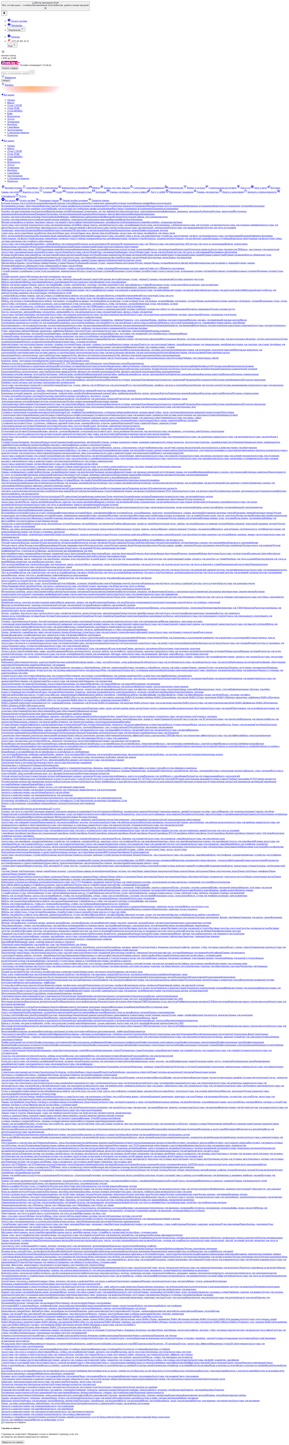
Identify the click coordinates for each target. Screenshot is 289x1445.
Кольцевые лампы (42, 238)
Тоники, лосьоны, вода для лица (68, 559)
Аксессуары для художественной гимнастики (167, 624)
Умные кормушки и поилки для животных (74, 879)
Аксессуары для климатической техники (147, 827)
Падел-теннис (205, 632)
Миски (243, 320)
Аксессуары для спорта (131, 626)
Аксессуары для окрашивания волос (268, 569)
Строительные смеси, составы (128, 358)
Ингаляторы (56, 591)
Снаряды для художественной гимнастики (122, 624)
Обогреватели (187, 814)
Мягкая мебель (8, 263)
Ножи (34, 317)
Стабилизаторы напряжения (158, 860)
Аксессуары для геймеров (80, 257)
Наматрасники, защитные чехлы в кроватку (175, 909)
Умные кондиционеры (168, 876)
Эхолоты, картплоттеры (41, 662)
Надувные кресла (105, 884)
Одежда (5, 583)
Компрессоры (38, 415)
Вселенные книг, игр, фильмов (46, 773)
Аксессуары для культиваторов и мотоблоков (130, 458)
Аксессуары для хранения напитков (67, 314)
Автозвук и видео (10, 491)
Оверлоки (153, 811)
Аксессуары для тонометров (132, 594)
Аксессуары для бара (12, 314)
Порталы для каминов (17, 816)
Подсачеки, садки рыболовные (125, 662)
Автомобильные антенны (137, 496)
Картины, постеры (30, 333)
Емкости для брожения (181, 325)
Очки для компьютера (107, 252)
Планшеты (40, 246)
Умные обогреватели (191, 876)
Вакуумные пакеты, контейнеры (94, 225)
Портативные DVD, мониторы (167, 491)
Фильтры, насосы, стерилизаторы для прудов (126, 447)
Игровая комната (10, 534)
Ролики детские (156, 542)
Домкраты (114, 415)
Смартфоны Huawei (145, 833)
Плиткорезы (33, 431)
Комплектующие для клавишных (47, 738)
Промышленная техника (13, 713)
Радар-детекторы (115, 496)
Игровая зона (8, 254)
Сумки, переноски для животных (215, 670)
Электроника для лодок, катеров (26, 654)
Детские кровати (47, 890)
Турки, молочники (94, 330)
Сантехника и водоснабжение (149, 187)
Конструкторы (18, 512)
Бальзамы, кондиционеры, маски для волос (62, 564)
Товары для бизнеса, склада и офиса (128, 192)
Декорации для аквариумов (104, 678)
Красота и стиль (31, 192)
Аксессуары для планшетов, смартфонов (168, 838)
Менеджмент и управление (67, 768)
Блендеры (44, 219)
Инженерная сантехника (13, 349)
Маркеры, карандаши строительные (108, 428)
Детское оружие (243, 515)
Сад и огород (8, 450)
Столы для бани (93, 298)
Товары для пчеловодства (14, 477)
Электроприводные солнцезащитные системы (187, 922)
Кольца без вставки (122, 743)
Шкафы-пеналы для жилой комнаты (94, 887)
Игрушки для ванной (98, 515)
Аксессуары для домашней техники (19, 822)
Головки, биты (56, 420)
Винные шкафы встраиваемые (96, 208)
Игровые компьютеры (83, 246)
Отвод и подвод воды (89, 349)
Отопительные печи (86, 368)
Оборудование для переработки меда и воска (94, 477)
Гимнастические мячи (131, 613)
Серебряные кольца (247, 743)
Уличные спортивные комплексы (109, 621)
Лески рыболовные (82, 656)
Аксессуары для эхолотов (217, 662)
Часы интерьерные (71, 925)
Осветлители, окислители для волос (75, 569)
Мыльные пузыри (41, 518)
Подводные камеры (63, 662)
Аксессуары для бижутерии (233, 553)
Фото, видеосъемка (11, 235)
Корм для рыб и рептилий (45, 678)
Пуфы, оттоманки (123, 884)
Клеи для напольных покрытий (101, 398)
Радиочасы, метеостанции (53, 846)
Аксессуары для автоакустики (198, 491)
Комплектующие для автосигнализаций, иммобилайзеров (65, 507)
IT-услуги (55, 808)
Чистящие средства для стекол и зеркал (147, 928)
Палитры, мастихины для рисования (154, 727)
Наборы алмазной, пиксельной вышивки (56, 719)
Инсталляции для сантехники (41, 349)
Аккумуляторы (9, 483)
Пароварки (40, 214)
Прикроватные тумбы (44, 268)
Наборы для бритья (100, 336)
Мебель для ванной (11, 898)
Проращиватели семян (135, 222)
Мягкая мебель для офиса (136, 694)
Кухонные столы (16, 271)
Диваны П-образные (76, 263)
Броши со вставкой (18, 751)
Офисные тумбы (177, 914)
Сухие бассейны (188, 534)
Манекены (193, 730)
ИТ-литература (67, 770)
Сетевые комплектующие (180, 865)
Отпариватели (105, 811)
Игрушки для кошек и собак (138, 667)
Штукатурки (70, 358)
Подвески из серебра (246, 746)
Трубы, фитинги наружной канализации (134, 355)
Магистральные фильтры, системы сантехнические (186, 339)
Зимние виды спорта (12, 616)
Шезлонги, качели (221, 529)
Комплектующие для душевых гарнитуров (32, 347)
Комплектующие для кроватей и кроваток (118, 290)
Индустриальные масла (116, 488)
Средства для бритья (140, 578)
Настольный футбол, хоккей (108, 716)
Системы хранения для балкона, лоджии (238, 301)
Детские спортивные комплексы (126, 534)
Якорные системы (249, 651)
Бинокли (28, 732)
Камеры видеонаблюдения (43, 882)
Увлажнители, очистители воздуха (138, 814)
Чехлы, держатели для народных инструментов (68, 740)
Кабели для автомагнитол (26, 493)
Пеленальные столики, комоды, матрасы (138, 529)
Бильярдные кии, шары (41, 635)
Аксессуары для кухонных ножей (54, 317)
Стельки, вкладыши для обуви (102, 586)
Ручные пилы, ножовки (78, 423)
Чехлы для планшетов (25, 844)
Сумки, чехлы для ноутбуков (157, 252)
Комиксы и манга (116, 781)
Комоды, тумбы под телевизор (40, 903)
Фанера (56, 363)
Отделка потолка (10, 396)
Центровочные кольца (135, 480)
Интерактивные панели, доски (75, 689)
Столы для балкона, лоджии (151, 301)
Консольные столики (245, 271)
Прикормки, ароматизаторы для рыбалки (138, 656)
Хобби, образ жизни (20, 773)
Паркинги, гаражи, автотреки (187, 512)
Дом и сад (245, 187)
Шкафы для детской (41, 540)
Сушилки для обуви (264, 811)
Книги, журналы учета (141, 692)
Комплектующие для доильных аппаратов (136, 472)
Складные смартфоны (22, 836)
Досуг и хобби (158, 192)
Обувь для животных (111, 670)
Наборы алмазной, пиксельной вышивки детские (251, 523)
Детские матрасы (125, 540)
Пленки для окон (155, 922)
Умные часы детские (67, 233)
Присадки (98, 488)
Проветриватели (250, 814)
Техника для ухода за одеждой (16, 811)
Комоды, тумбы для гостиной (69, 895)
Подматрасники (172, 890)
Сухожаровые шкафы (41, 594)
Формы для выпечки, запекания (50, 311)
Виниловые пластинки (253, 846)
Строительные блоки (59, 360)
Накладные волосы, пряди (58, 567)
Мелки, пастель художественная (206, 724)
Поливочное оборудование (28, 450)
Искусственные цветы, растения (97, 925)
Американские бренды (42, 556)
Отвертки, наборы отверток (94, 420)
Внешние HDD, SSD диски (59, 260)
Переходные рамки (60, 491)
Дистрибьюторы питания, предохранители (236, 491)
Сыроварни (86, 214)
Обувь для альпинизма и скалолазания (181, 637)
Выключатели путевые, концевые (124, 379)
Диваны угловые (57, 263)
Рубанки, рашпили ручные (163, 423)
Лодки (25, 651)
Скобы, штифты (74, 374)
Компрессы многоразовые (74, 575)
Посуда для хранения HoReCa (63, 700)
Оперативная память (50, 249)
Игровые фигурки (261, 515)
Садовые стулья (51, 295)
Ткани (241, 933)
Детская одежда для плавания (257, 545)
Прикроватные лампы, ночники (74, 917)
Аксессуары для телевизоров (16, 244)
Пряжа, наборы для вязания (50, 730)
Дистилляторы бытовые (135, 328)
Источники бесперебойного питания (107, 860)
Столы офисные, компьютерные (59, 694)
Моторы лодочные (74, 651)
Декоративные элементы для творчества (33, 721)
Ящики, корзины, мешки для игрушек (248, 534)
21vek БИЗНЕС (15, 111)
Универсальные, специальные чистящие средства (101, 928)
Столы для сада (165, 295)
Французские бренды (20, 556)
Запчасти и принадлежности (262, 192)
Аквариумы (26, 678)
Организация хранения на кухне (18, 322)
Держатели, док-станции (153, 855)
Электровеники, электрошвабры (130, 819)
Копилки (16, 333)
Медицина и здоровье (118, 770)
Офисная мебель (9, 694)
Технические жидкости (13, 488)
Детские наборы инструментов (184, 518)
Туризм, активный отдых (79, 192)
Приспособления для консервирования (124, 325)
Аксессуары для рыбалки (191, 662)
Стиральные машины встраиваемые (72, 811)
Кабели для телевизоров (65, 244)
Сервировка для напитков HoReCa (124, 702)
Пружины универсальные (245, 374)
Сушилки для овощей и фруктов (61, 222)
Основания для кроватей (151, 890)
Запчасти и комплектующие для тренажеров (24, 795)
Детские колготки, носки (97, 545)
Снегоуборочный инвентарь (166, 466)
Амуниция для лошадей (21, 683)
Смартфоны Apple (65, 833)
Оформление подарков (122, 336)
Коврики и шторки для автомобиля (113, 502)
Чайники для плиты (74, 330)
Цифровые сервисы (11, 808)
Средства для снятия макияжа (167, 559)
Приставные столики (223, 271)
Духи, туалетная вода (26, 550)
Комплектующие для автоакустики (133, 491)
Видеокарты (67, 249)
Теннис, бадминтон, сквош (15, 632)
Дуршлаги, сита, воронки (136, 320)
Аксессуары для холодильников (111, 830)
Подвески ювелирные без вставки (197, 746)
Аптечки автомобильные (78, 499)
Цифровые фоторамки (261, 235)
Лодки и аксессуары (11, 651)
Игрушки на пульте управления (42, 512)
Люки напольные (55, 409)
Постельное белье (100, 933)
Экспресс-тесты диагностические (26, 610)
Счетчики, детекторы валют (73, 708)
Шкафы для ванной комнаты (224, 887)
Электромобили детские (176, 542)
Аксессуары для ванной (142, 898)
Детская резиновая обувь (57, 548)
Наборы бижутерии (209, 553)
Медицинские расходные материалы (20, 607)
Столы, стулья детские (31, 912)
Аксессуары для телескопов (164, 732)
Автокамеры (153, 480)
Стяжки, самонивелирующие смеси (94, 358)
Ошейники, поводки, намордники (106, 667)
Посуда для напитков (42, 309)
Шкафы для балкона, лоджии (181, 301)
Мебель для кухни (10, 279)
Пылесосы (12, 135)
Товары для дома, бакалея (117, 187)
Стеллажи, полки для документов (151, 914)
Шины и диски (9, 480)
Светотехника (8, 406)
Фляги (196, 643)
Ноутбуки (12, 124)
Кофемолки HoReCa (254, 702)
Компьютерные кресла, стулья (77, 893)
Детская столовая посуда (222, 309)
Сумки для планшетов (153, 844)
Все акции (9, 95)
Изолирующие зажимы (106, 377)
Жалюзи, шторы (9, 922)
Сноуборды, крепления (173, 616)
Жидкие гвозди (33, 398)
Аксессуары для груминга (23, 675)
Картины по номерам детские (211, 523)
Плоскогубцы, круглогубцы (73, 425)
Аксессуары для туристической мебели (69, 645)
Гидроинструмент (212, 412)
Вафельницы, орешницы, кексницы (181, 211)
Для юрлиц (16, 25)
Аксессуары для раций (219, 708)
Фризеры (19, 214)
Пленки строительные (212, 431)
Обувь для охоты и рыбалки (50, 586)
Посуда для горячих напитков (68, 309)
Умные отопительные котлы (259, 876)
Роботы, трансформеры (96, 512)
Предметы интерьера (97, 333)
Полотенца (134, 933)
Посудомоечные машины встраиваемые (126, 206)
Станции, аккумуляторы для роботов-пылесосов (204, 822)
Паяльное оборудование (77, 417)
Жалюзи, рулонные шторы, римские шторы (40, 922)
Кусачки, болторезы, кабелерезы (104, 425)
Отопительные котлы (24, 368)
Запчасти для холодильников (101, 789)
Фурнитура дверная (105, 390)
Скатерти (144, 933)
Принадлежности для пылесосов (54, 822)
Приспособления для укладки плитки (202, 385)
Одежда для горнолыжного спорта (243, 616)
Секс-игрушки (8, 754)
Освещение (7, 917)
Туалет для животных (218, 667)
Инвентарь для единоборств (45, 624)
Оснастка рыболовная (170, 656)
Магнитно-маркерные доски (44, 689)
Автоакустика (43, 491)
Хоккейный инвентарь (125, 616)
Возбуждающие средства (74, 759)
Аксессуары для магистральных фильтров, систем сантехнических (247, 339)
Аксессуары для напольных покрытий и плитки (26, 385)
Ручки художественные (92, 724)
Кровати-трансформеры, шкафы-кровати (215, 890)
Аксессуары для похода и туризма (18, 643)
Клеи (167, 398)
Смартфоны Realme (223, 833)
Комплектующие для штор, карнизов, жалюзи (122, 922)
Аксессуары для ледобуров (164, 662)
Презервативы (210, 607)
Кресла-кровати (141, 884)
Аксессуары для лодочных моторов (180, 651)
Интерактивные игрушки (71, 512)
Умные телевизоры (52, 876)
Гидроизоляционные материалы (174, 366)
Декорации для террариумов (97, 681)
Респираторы (100, 602)
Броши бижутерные (167, 553)
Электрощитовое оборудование (17, 379)
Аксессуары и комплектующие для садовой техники (28, 455)
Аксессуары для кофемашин (125, 225)
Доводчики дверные (125, 390)
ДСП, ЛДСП (66, 363)
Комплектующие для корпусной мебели (222, 290)
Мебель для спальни (11, 901)
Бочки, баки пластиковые (87, 453)
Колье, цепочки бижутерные (119, 553)
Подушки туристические (22, 640)
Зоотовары (100, 192)
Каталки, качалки (30, 542)
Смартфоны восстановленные (41, 833)
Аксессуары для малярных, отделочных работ (177, 431)
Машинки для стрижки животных (120, 675)
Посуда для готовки (11, 306)
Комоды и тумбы (140, 284)
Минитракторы (15, 445)
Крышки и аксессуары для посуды (112, 306)
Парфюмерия (8, 550)
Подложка (56, 385)
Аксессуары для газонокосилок (201, 458)
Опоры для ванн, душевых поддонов (93, 344)
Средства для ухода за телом (50, 572)
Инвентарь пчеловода (128, 477)
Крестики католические (132, 746)
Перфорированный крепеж (96, 374)
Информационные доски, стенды (213, 689)
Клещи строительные (141, 420)
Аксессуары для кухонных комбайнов (242, 225)
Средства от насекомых (145, 931)
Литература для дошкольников (202, 776)
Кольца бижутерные (94, 553)
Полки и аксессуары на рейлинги (142, 322)
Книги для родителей (229, 776)
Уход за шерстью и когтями (152, 675)
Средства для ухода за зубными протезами (222, 597)
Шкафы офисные (125, 914)
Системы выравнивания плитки (238, 385)
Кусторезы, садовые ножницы (113, 442)
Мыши (42, 860)
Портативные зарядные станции (34, 485)
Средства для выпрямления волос (232, 569)
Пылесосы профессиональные (77, 415)
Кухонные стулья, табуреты (22, 893)
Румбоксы (118, 523)
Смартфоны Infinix (184, 833)
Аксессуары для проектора (165, 244)
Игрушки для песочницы (122, 515)
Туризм (5, 637)
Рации (55, 708)
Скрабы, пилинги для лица (197, 559)
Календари (158, 692)
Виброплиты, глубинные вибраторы (108, 412)
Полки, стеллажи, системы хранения (98, 284)
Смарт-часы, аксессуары (13, 233)
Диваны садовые (160, 263)
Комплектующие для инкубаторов (76, 472)
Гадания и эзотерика (206, 716)
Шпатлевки (58, 358)
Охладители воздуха (92, 814)
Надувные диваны (245, 263)
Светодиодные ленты (157, 257)
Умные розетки (180, 871)
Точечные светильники (92, 406)
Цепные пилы (48, 442)
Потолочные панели (51, 396)
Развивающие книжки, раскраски (76, 776)
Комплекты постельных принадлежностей (69, 933)
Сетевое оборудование (12, 865)
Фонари (252, 643)
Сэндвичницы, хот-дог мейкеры (99, 211)
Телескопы (51, 732)
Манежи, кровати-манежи (172, 529)
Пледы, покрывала (119, 933)
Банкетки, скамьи (136, 287)
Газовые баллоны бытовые (83, 816)
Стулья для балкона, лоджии (85, 303)
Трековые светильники (116, 406)
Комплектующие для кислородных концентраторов (78, 594)
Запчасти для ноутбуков (57, 792)
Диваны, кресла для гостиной (38, 895)
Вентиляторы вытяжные (42, 816)
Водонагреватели (27, 339)
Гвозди (45, 374)
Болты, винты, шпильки (147, 374)
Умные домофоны (259, 871)
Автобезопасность (10, 499)
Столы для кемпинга (98, 648)
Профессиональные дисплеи (153, 230)
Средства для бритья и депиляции (18, 578)
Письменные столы (53, 912)
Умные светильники (198, 871)
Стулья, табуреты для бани (204, 893)
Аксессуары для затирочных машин (202, 436)
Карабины (194, 374)
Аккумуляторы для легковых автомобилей (70, 483)
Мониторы (42, 230)
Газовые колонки (43, 368)
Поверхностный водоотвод (94, 366)
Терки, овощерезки (59, 320)
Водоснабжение (9, 339)
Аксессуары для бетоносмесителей (99, 436)
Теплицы (107, 450)
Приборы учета (9, 382)
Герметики (46, 398)
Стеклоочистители (156, 819)
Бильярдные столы (19, 635)
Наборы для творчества (101, 523)
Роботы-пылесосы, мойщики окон (78, 819)
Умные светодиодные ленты (223, 871)
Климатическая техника (13, 814)
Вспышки (96, 235)
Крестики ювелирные (43, 746)
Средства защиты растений (96, 469)
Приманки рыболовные (104, 656)
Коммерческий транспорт (14, 510)
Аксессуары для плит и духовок (78, 830)
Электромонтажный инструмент (18, 425)
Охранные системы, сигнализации (148, 882)
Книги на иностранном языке (164, 781)
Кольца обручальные (39, 743)
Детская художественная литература (40, 776)
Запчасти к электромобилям (243, 542)
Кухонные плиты (64, 203)
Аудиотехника (8, 846)
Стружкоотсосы (101, 415)
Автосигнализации (50, 496)
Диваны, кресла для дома (41, 284)
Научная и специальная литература (227, 770)
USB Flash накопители (33, 260)
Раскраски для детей (154, 776)
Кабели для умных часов (162, 233)
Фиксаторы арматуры (210, 374)
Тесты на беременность (75, 607)
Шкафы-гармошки (66, 887)
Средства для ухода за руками (108, 572)
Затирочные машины (192, 412)
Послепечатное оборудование (16, 686)
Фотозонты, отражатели (156, 238)
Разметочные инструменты (42, 428)
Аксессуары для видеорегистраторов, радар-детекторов (165, 507)
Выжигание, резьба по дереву (139, 523)
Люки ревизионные (17, 409)
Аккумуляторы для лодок (181, 483)
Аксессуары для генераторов (169, 436)
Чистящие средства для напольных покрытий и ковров (50, 931)
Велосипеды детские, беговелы (91, 542)
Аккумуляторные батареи (128, 855)
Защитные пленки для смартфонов (210, 841)
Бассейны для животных (245, 670)
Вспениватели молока (124, 216)
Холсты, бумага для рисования (239, 724)
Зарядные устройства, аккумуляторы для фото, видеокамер (181, 235)
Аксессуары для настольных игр (179, 716)
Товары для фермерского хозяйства (19, 472)
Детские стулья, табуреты (125, 893)
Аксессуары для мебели (152, 290)
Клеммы (34, 377)
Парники (97, 450)
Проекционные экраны (127, 230)
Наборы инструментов (37, 420)
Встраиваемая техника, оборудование (20, 206)
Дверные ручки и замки (66, 390)
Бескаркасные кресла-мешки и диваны (216, 263)
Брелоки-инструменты (210, 643)
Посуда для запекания (78, 311)
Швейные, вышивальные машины (130, 811)
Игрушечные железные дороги (218, 512)
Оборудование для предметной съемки (189, 238)
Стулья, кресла (124, 284)
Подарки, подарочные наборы (25, 336)
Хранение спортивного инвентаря (102, 626)
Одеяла (43, 933)
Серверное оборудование (125, 246)
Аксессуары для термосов (58, 643)
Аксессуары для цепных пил (201, 455)
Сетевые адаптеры (147, 865)
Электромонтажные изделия (15, 377)
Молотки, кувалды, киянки (104, 423)
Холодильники (15, 130)
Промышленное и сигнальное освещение (37, 406)
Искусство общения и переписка (180, 768)
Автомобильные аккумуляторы (33, 483)
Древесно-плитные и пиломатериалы (20, 363)
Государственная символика (15, 787)
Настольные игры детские (41, 523)
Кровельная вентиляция (241, 366)
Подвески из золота (225, 746)
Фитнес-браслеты (48, 233)
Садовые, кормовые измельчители (146, 442)
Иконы (183, 333)
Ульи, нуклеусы (36, 477)
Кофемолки (107, 216)
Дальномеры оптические (98, 732)
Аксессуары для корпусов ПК (225, 249)
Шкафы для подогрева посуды (64, 208)
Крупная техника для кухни (15, 203)
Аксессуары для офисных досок (137, 689)
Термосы (40, 643)
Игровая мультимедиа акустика (51, 257)
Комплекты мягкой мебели (182, 263)
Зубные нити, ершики (123, 597)
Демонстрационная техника (15, 689)
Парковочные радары (161, 496)
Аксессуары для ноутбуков (82, 252)
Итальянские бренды (258, 553)
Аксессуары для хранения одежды (237, 583)
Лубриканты (247, 607)
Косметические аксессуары (112, 588)
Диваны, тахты (24, 263)
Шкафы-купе (50, 887)
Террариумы (169, 678)
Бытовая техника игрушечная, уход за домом (178, 515)
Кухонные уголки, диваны (100, 263)
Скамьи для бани (76, 298)
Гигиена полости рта (12, 597)
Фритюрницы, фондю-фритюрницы (111, 214)
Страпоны (195, 754)
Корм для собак (20, 673)
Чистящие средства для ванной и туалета (188, 928)
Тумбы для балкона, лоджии (22, 303)
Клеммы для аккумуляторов (208, 483)
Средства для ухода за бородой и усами (200, 564)
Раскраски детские (79, 523)
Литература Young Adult (94, 781)
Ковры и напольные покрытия (17, 936)
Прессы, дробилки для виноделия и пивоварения (97, 328)
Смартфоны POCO (165, 833)
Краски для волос (48, 569)
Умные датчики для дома (123, 871)
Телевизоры (13, 121)
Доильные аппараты (104, 472)
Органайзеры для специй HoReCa (180, 697)
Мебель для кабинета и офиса (16, 914)
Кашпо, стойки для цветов (29, 925)
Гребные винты (232, 651)
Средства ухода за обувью (131, 586)
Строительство (175, 187)
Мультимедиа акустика (28, 846)
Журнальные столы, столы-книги (166, 284)
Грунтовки (177, 358)
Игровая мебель (9, 265)
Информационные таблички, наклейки (250, 689)
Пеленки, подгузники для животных (248, 667)
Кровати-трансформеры (57, 282)
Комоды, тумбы (9, 268)
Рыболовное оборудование (15, 662)
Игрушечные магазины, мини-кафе (68, 518)
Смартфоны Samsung (106, 833)
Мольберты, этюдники (81, 727)
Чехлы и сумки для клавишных (112, 738)
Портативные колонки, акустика (70, 852)
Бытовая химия (9, 928)
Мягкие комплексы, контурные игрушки (181, 621)
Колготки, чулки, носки (36, 583)
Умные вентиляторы (146, 876)
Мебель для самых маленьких (16, 529)
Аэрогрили (40, 211)
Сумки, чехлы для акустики (172, 849)
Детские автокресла (194, 499)
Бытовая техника (13, 187)
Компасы (188, 643)
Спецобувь (163, 434)
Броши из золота (55, 751)
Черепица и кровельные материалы (39, 366)
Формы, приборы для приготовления (168, 320)
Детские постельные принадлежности (97, 529)
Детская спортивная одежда (207, 545)
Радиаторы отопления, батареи (144, 368)
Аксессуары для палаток (30, 637)
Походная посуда (113, 643)
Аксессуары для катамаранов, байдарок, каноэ (151, 654)
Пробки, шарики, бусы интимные (63, 754)
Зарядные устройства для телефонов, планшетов (68, 841)
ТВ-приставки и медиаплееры (87, 230)
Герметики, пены (178, 398)
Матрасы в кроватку (67, 529)
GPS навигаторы (68, 496)
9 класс (94, 778)
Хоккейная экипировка (149, 616)
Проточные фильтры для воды (68, 339)
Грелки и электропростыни (180, 591)
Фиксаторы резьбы (155, 398)
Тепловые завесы (203, 814)
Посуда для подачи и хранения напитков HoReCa (104, 700)
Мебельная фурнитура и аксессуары (19, 290)
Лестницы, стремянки (36, 466)
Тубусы (131, 727)
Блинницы (29, 214)
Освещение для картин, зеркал (255, 917)
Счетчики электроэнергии (45, 382)
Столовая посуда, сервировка (16, 309)
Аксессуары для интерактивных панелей (174, 689)
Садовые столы (139, 271)
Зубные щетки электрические (38, 597)
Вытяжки (50, 203)
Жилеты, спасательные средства (191, 654)
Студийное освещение (85, 238)
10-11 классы (105, 778)
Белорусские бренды (65, 556)
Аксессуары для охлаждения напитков (150, 314)
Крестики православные (107, 746)
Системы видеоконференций (106, 689)
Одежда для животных (88, 670)
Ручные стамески (140, 423)
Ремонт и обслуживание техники (18, 803)
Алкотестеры (26, 499)
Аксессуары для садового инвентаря (102, 466)
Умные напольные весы (108, 879)
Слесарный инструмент (13, 420)
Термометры (112, 591)
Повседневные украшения (49, 553)
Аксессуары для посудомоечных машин (148, 830)
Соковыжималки (92, 216)
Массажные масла (32, 759)
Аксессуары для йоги (36, 613)
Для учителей (167, 778)
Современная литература (43, 781)
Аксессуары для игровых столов (145, 716)
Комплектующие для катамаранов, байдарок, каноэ (101, 654)
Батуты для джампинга (228, 613)
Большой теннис (146, 632)
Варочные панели (49, 206)
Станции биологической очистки (192, 447)
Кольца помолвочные (61, 743)
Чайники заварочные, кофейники (47, 330)
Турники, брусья (37, 621)
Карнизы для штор (89, 922)
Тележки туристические (76, 640)
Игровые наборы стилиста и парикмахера (107, 518)
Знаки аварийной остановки (130, 499)
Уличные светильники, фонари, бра (214, 917)
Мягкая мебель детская (145, 540)
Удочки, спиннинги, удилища (34, 656)
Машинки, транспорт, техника (156, 512)
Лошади (5, 683)
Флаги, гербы (37, 787)
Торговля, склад (9, 708)
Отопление (7, 368)
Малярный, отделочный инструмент (87, 431)
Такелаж (85, 412)
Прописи (47, 778)
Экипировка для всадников (48, 683)
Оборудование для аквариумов (74, 678)
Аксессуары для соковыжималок (186, 227)
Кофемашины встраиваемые (198, 206)
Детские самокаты (116, 542)
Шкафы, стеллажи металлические (35, 708)
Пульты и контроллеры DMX (157, 735)
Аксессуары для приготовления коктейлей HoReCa (217, 702)
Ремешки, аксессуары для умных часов (130, 233)
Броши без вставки (37, 751)
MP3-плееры (110, 852)
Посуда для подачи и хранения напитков (104, 309)
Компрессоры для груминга (51, 675)
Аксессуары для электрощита (63, 379)
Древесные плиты (118, 363)
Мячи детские (17, 521)
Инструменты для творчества (69, 721)
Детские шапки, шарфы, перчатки (175, 545)
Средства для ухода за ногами (208, 572)
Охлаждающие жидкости (80, 488)
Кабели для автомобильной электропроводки (239, 507)
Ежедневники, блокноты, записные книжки (82, 692)
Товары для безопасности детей (55, 292)
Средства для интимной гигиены (241, 572)
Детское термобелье (232, 545)
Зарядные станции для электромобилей (209, 542)
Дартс (126, 716)
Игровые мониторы (154, 254)
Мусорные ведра (36, 705)
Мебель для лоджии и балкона (16, 301)
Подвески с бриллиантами (32, 749)
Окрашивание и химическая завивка (20, 569)
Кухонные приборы (40, 320)
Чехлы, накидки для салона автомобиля (75, 502)
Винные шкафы (142, 203)
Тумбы (29, 268)
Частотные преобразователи (228, 379)
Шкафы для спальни (146, 901)
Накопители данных (11, 260)
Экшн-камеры (57, 235)
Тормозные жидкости (139, 488)
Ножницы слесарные (119, 420)
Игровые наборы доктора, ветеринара (148, 518)
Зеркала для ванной (120, 898)
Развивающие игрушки (41, 515)
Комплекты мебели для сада (73, 295)
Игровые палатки (61, 534)
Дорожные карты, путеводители (24, 645)
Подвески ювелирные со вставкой (162, 746)
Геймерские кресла (102, 893)
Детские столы (84, 271)
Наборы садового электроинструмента (91, 445)
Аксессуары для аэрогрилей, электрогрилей (147, 227)
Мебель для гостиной (12, 895)
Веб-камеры (235, 860)
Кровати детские (107, 540)
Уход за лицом (8, 559)
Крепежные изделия (11, 374)
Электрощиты (41, 379)
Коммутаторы (131, 865)
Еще (10, 46)
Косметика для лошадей (101, 683)
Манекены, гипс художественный (110, 727)
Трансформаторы (150, 379)
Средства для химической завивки (197, 569)
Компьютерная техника (13, 246)
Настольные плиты (124, 203)
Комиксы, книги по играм (130, 776)
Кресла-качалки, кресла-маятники (201, 284)
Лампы (235, 917)
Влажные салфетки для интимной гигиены (113, 605)
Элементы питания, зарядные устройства (93, 855)
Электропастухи (70, 474)
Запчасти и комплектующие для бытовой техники (27, 789)
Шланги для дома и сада (80, 450)
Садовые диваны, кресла (30, 295)
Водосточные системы (68, 366)
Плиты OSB (46, 363)
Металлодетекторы (220, 882)
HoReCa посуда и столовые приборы (20, 697)
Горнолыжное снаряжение (68, 616)
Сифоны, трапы (174, 344)
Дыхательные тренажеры (75, 591)
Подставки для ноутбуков (56, 252)
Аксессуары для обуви (75, 586)
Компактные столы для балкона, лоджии (157, 303)
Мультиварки (75, 211)
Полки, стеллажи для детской (66, 540)
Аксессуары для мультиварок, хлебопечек (161, 225)
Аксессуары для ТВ (141, 244)
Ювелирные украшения (181, 192)
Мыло (18, 572)
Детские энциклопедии (105, 776)
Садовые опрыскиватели (55, 450)
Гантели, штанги (81, 613)
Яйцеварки (135, 214)
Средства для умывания (124, 559)
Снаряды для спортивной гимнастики (210, 624)
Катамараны (59, 651)
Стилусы (63, 860)
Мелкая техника (9, 222)
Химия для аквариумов (219, 678)
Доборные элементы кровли (143, 366)
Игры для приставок (46, 254)
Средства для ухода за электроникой (206, 244)
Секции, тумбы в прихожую (38, 287)
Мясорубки (124, 219)
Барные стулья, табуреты (49, 893)
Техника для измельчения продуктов (20, 219)
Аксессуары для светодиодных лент (177, 406)
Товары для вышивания (24, 730)
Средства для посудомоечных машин (188, 830)
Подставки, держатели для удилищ (199, 656)
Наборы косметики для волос (136, 564)
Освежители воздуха (122, 931)
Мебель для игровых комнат (157, 534)
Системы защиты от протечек (53, 352)
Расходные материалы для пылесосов (160, 822)
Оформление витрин (87, 711)
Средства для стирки (27, 928)
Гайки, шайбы (117, 374)
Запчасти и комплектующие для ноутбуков (23, 792)
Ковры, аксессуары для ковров (73, 936)
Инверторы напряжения (185, 860)
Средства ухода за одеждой (206, 583)
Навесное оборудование (67, 455)
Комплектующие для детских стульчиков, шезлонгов (38, 531)
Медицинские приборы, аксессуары (19, 591)
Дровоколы (249, 442)
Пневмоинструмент (228, 415)
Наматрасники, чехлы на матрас (121, 890)
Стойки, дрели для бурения (168, 412)
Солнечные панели (61, 485)
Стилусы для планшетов (177, 844)
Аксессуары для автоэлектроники (18, 507)
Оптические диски (131, 260)
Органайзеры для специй (94, 322)
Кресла (4, 884)
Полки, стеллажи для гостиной (138, 895)
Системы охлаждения (137, 249)
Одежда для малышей (81, 548)
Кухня (4, 276)
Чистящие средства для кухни (225, 928)
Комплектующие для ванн (125, 344)
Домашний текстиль (11, 933)
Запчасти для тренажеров (60, 795)
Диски (95, 480)
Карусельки (103, 534)
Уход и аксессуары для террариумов (64, 681)
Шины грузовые (64, 480)
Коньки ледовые (31, 616)
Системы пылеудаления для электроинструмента (192, 415)
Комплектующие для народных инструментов (116, 740)
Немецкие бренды (85, 556)
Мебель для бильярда (90, 635)
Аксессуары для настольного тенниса (107, 632)
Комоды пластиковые (173, 268)
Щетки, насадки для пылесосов (87, 822)
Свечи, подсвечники (153, 925)
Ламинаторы (38, 686)
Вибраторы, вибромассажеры (31, 754)
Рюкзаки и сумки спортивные (118, 629)
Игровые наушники (234, 254)
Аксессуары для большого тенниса (173, 632)
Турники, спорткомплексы (15, 621)
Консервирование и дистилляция (18, 325)
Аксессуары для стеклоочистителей (165, 825)
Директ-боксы (74, 735)
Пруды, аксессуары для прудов (87, 447)
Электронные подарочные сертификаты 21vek (103, 800)
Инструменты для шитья (129, 730)
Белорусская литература (137, 781)
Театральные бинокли (74, 732)
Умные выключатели (161, 871)
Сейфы (79, 694)
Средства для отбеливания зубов (184, 597)
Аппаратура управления (171, 379)
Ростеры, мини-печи (222, 211)
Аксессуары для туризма (235, 643)
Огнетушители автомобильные (49, 499)
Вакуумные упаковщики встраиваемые (132, 208)
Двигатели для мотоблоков (93, 455)
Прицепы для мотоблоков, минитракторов (129, 455)
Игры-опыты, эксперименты (249, 518)
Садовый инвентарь (73, 466)
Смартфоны (13, 127)
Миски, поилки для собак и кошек (170, 667)
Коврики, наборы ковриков (103, 936)
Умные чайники (99, 876)
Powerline (162, 865)
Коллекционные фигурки (107, 257)
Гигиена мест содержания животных (141, 670)
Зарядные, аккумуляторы (86, 863)
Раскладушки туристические (103, 640)
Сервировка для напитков (36, 314)
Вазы (117, 925)
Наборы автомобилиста (103, 499)
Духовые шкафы (66, 206)
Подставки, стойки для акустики (141, 849)
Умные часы (32, 233)
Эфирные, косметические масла (53, 550)
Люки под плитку (37, 409)
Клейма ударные (135, 428)
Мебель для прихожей (12, 287)
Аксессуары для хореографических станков (62, 626)
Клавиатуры (52, 860)
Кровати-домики (244, 890)
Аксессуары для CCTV (69, 882)
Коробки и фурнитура (12, 390)
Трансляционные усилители (24, 849)
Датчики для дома (121, 882)
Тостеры (120, 211)
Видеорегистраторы (29, 496)
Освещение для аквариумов (245, 678)
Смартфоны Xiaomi (85, 833)
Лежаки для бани (142, 298)
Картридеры (115, 260)
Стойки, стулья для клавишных (80, 738)
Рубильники (190, 379)
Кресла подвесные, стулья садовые (119, 301)
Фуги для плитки (135, 385)
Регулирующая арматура (25, 352)
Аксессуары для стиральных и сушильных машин (69, 825)
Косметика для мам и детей (79, 572)
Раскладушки (187, 890)
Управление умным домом (36, 871)
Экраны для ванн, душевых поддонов (54, 344)
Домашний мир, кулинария (144, 770)
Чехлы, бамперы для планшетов (130, 838)
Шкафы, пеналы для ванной (64, 898)
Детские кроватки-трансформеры (86, 282)
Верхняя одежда (102, 583)
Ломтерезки (136, 219)
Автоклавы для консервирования (63, 214)
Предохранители (205, 379)
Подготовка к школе (217, 778)
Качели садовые (114, 295)
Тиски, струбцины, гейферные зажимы (46, 423)
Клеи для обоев (77, 398)
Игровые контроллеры (68, 254)
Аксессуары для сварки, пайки (185, 417)
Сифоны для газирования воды (152, 216)
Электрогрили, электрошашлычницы (143, 211)
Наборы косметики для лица (22, 561)
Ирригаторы (59, 597)
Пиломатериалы (135, 363)
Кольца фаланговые (82, 743)
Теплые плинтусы (181, 368)
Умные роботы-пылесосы (30, 876)
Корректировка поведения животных (179, 670)
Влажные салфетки (51, 575)
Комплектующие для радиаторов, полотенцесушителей (205, 349)
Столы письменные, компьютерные (58, 271)
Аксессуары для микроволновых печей (57, 225)
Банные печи (103, 368)
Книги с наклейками (175, 776)
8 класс (87, 778)
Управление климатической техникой (237, 368)
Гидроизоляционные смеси (158, 358)
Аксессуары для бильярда (66, 635)
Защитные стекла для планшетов (91, 844)
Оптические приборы (12, 732)
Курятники (56, 474)
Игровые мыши (194, 254)
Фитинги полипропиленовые (37, 341)
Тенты (60, 640)
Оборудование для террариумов (29, 681)
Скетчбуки (260, 724)
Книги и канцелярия (233, 192)
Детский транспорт (11, 542)
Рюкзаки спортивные (46, 640)
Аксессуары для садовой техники (233, 455)
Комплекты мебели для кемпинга (40, 648)
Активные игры (32, 521)
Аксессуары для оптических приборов (130, 732)
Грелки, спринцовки (192, 607)
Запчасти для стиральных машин (70, 789)
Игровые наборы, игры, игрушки (217, 518)
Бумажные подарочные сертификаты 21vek (57, 800)
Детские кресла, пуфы (85, 884)
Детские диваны (142, 263)
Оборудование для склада (244, 708)
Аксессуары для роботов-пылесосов (122, 822)
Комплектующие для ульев (57, 477)
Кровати (34, 890)
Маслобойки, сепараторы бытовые (164, 222)
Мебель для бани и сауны (14, 298)
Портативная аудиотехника (15, 852)
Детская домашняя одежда (71, 545)
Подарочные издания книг (193, 781)
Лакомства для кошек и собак (74, 667)
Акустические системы (143, 846)
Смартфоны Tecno (203, 833)
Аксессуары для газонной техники (169, 455)
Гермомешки (140, 629)
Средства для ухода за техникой (219, 227)
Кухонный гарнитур (18, 276)
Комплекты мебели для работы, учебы (103, 694)
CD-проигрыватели (139, 852)
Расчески (17, 567)
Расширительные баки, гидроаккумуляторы (74, 341)
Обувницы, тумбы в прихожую (71, 268)
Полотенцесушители (67, 349)
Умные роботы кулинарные (122, 876)
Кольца (5, 743)
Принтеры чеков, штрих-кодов (103, 708)
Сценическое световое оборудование (101, 735)
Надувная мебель (131, 295)
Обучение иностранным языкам (190, 778)
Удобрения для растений (47, 469)
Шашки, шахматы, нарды (54, 716)
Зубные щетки (105, 597)
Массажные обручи (152, 613)
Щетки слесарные (188, 420)
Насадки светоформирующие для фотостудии (120, 238)
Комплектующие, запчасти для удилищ (237, 656)
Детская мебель (9, 906)
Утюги (94, 811)
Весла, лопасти (127, 651)
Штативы (245, 235)
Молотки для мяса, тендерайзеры (204, 320)
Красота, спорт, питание (257, 770)
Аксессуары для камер (112, 235)
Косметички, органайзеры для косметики (48, 588)
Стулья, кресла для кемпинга (72, 648)
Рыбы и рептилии (10, 678)
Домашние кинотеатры (119, 846)
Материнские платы (115, 249)
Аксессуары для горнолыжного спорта (205, 616)
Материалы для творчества (253, 719)
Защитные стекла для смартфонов (174, 841)
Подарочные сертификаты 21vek (18, 800)
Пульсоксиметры (97, 591)
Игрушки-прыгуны (145, 515)
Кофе (9, 113)
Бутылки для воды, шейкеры (88, 629)
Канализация (8, 355)
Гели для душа (28, 572)
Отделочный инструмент (14, 431)
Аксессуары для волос (33, 567)
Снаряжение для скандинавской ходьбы (80, 624)
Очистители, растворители (131, 398)
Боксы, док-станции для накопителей (260, 249)
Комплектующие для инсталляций (187, 352)
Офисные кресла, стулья (30, 694)
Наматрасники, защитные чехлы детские (161, 906)
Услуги (10, 119)
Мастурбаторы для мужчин (95, 754)
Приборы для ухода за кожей (241, 559)
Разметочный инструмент (14, 428)
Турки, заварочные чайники (15, 330)
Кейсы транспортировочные (256, 735)
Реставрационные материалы (27, 387)
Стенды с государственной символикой (64, 787)
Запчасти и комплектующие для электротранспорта (27, 797)
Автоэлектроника (10, 496)
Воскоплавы (124, 578)
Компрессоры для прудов (162, 447)
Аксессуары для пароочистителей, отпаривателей (121, 825)
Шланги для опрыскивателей (168, 453)
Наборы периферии (78, 860)
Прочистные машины (59, 355)
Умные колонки (95, 852)
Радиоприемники (75, 846)
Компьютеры (65, 246)
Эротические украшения (79, 762)
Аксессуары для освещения (22, 920)
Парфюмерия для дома (81, 550)
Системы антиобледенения (204, 368)
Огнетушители (77, 434)
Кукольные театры (263, 512)
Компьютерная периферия (14, 860)
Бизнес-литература (10, 768)
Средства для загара (37, 580)
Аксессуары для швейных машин (246, 822)
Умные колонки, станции (63, 871)
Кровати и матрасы (11, 890)
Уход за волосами (10, 564)
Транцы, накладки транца (148, 651)
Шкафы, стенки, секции (66, 284)
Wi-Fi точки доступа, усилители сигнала (78, 865)
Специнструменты (130, 425)
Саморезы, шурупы (32, 374)
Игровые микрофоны (24, 257)
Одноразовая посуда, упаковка (196, 322)
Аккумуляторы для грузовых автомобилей (114, 483)
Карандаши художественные (66, 724)
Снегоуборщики (235, 442)
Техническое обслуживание (48, 804)
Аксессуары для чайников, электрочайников (127, 330)
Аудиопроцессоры (267, 491)
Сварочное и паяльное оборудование (20, 417)
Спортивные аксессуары (13, 629)
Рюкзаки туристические (149, 637)
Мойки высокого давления (57, 445)
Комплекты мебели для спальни (46, 901)
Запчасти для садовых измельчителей (93, 461)
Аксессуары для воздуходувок (169, 458)
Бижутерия (6, 553)
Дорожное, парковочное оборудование (164, 499)
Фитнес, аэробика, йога (13, 613)
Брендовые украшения (24, 553)
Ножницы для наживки (53, 664)
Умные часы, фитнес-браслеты (94, 233)
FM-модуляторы (78, 491)
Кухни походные (149, 295)
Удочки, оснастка (10, 656)
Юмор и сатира (45, 784)
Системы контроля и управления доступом (188, 882)
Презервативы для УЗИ (229, 607)
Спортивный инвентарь (13, 624)
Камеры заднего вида (205, 507)
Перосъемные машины (126, 474)
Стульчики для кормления (160, 279)
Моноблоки (52, 246)
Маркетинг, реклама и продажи (36, 768)
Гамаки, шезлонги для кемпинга (142, 648)
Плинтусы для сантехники (152, 344)
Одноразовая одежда (173, 602)
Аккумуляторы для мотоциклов (152, 483)
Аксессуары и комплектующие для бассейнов (24, 464)
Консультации (42, 803)
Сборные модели (49, 521)
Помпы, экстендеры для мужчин (173, 754)
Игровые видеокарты (133, 254)
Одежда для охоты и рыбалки (177, 583)
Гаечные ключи (72, 420)
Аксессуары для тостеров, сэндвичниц (203, 225)
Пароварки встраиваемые (165, 208)
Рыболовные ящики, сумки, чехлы (91, 662)
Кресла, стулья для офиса (77, 914)
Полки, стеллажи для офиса (236, 694)
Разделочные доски (79, 320)
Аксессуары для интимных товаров (105, 759)
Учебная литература (11, 778)
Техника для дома (10, 819)
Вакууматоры (85, 222)
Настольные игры (32, 716)
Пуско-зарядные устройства (237, 483)
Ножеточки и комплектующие (86, 317)
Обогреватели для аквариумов (191, 678)
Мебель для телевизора (13, 903)
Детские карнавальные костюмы (109, 548)
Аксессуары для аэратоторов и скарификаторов (82, 458)
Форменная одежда (152, 583)
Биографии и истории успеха (148, 768)
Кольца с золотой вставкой (205, 743)
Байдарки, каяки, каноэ (41, 651)
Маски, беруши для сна (186, 933)
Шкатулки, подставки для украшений (127, 333)
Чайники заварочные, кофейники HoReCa (247, 697)
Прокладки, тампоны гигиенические (38, 605)
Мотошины (104, 480)
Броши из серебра (73, 751)
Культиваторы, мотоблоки (84, 442)
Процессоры (181, 249)
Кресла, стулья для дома (200, 895)
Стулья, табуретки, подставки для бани (47, 298)
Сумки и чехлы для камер (137, 235)
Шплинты (227, 374)
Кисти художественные (178, 724)
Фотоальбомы (47, 333)
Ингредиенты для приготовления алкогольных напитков (222, 325)
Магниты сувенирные (168, 333)
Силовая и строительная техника (18, 412)
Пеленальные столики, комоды (131, 268)
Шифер (195, 366)
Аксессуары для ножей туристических (163, 643)
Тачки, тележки (55, 466)
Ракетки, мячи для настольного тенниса (49, 632)
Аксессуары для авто (12, 502)
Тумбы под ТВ (154, 268)
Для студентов (153, 778)
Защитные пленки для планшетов (125, 844)
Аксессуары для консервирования (87, 325)
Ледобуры (146, 662)
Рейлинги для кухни (169, 322)
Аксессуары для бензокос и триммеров (236, 458)
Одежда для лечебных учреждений (202, 602)
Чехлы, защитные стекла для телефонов (113, 841)
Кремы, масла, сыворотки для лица (34, 559)
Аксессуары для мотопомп (234, 436)
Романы (33, 784)
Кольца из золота (228, 743)
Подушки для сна (31, 933)
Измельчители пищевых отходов (32, 208)
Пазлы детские (62, 523)
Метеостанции (62, 816)
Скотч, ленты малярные (118, 431)
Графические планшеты (39, 724)
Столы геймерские (46, 265)
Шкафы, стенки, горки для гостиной (103, 895)
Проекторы (109, 230)
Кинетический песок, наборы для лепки (175, 523)
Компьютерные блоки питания (89, 249)
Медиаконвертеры (216, 865)
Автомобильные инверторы (91, 496)
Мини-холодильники (161, 203)
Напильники (125, 423)
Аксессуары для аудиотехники (55, 849)
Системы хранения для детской (213, 534)
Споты (114, 917)
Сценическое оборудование (15, 735)
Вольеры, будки (34, 670)
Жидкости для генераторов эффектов (191, 735)
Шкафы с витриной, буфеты (127, 887)
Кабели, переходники (236, 244)
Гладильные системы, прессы (203, 811)
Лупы (60, 732)
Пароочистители (104, 819)
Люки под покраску (74, 409)
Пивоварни (163, 325)
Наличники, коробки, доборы (39, 390)
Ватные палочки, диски (49, 561)
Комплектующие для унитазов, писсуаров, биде (250, 344)
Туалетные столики (102, 271)
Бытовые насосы (44, 339)
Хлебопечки (205, 211)
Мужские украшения (188, 553)
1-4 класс (56, 778)
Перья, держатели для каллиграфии (122, 724)
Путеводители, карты (169, 770)
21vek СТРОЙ (14, 105)
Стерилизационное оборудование (183, 819)
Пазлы (90, 716)
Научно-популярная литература (91, 770)
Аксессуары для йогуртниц (110, 227)
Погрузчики (228, 412)
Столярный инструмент (13, 423)
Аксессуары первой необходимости (190, 502)
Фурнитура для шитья (153, 730)
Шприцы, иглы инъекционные (166, 607)
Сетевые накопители (98, 260)
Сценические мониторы (42, 735)
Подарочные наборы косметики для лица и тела (65, 336)
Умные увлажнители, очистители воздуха (223, 876)
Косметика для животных (179, 675)
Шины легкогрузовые (45, 480)
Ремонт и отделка (196, 187)
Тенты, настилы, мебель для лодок (102, 651)
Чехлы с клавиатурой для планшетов (55, 844)
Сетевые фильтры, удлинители (213, 860)
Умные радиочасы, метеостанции (35, 879)
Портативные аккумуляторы (57, 855)
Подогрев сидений (108, 504)
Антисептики (156, 602)
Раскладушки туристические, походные (179, 648)
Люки (4, 409)
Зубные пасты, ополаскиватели (151, 597)
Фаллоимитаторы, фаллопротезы (126, 754)
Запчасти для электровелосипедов (104, 797)
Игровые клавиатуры (213, 254)
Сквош (194, 632)
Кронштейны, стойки (42, 244)
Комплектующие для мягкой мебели (183, 290)
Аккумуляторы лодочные (211, 651)
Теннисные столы (79, 632)
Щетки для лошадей (123, 683)
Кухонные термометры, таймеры (106, 320)
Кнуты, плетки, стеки (66, 757)
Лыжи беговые (47, 616)
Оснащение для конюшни (147, 683)
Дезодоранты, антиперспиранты (176, 572)
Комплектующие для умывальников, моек (204, 344)
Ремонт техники (58, 803)
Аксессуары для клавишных (15, 738)
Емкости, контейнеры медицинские (131, 607)
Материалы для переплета (121, 686)
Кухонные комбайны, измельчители (67, 219)
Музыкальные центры (95, 846)
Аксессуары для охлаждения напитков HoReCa (166, 702)
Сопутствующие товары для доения (176, 472)
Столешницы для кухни (59, 276)
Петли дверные (87, 390)
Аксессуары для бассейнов (62, 464)
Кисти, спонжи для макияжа (84, 588)
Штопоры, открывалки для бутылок (218, 314)
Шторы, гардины (71, 922)
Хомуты (164, 374)
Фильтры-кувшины (160, 330)
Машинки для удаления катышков (236, 811)
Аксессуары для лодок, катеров (59, 654)
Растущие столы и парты (160, 271)
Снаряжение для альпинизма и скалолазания (224, 637)
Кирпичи (43, 360)
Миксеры (114, 219)
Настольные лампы (101, 917)
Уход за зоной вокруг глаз (98, 559)
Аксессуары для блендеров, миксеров (31, 227)
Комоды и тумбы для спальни (100, 901)
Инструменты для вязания (78, 730)
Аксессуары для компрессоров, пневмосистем (143, 415)
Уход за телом (8, 572)
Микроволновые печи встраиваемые (165, 206)
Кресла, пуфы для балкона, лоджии (118, 303)
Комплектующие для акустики (86, 849)
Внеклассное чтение (32, 778)
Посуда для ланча (116, 322)
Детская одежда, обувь (12, 545)
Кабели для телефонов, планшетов (250, 844)
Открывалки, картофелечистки (107, 222)
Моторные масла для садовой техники (38, 458)
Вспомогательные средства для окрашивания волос (120, 569)
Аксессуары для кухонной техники (19, 225)
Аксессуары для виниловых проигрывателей (218, 846)
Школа (10, 102)
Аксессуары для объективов (225, 235)
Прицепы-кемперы (127, 640)
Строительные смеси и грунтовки (18, 358)
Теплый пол (166, 368)
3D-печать (175, 719)
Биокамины (236, 814)
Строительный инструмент (223, 187)
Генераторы (59, 412)
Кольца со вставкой (103, 743)
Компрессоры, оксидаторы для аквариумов (140, 678)
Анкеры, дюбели (57, 374)
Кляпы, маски (116, 757)
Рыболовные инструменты (244, 662)
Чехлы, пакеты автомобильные (39, 502)
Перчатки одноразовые (137, 602)
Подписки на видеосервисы (92, 244)
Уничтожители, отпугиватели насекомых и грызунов (210, 450)
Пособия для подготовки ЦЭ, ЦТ (129, 778)
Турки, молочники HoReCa (211, 697)
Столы (4, 271)
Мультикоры (60, 735)
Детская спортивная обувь (31, 548)
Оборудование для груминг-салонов (84, 675)
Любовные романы (19, 784)
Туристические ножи (133, 643)
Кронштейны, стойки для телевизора (75, 903)
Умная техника (9, 876)
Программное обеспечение (223, 252)
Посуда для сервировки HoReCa (55, 697)
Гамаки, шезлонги (97, 295)
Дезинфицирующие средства (226, 931)
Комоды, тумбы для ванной (101, 268)
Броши (4, 751)
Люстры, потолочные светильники (31, 917)
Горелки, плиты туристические (86, 637)
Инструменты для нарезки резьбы (73, 428)
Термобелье (54, 583)
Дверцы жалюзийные (207, 301)
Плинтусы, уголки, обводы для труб (80, 385)
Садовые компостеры (172, 450)
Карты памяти (72, 235)
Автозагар (53, 580)
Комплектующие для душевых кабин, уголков (151, 347)
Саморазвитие (52, 770)
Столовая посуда (153, 309)
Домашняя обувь (16, 586)
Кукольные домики (244, 512)
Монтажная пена (60, 398)
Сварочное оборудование (52, 417)
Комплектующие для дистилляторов (53, 328)
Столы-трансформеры (115, 282)
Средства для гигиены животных (59, 670)
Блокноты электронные (117, 692)
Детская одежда (32, 545)
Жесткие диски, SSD (29, 249)
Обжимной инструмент (47, 425)
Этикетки (179, 692)
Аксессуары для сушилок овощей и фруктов (73, 227)
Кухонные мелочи (230, 320)
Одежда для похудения (174, 613)
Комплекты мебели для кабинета (202, 914)
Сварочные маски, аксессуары (105, 417)
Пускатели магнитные (254, 379)
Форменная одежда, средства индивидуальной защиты (29, 602)
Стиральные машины (18, 132)
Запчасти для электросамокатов (70, 797)
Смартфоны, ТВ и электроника (42, 187)
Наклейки (169, 692)
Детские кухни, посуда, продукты (218, 515)
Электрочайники (49, 216)
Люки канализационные (167, 355)
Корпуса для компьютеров (161, 249)
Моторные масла (33, 488)
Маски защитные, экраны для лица (75, 602)
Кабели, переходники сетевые (240, 865)
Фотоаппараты (28, 235)
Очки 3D (183, 244)
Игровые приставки (25, 254)
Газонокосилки (63, 442)
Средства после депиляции (104, 578)
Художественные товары (14, 724)
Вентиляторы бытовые (37, 814)
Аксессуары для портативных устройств (22, 855)
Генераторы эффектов (131, 735)
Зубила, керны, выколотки (165, 420)
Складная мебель (128, 637)
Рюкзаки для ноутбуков (131, 252)
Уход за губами (218, 559)
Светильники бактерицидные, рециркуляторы (231, 591)
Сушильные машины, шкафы (173, 811)
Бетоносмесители (44, 412)
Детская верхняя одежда (145, 545)
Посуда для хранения (45, 322)
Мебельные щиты (82, 363)
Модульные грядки (151, 450)
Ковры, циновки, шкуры (45, 936)
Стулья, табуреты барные (67, 279)
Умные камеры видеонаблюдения (93, 871)
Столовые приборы (135, 309)
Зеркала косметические (138, 588)
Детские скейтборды (137, 542)
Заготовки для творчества (226, 719)
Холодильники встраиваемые (90, 206)
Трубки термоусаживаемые (81, 377)
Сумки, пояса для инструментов (101, 434)
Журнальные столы (121, 271)
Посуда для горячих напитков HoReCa (114, 697)
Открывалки (150, 325)
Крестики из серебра (84, 746)
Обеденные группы (266, 271)
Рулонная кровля (220, 366)
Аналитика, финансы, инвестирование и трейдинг (107, 768)
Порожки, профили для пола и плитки (163, 385)
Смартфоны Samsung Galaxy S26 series (252, 833)
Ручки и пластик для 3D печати (196, 719)
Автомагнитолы (27, 491)
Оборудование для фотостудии (17, 238)
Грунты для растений (71, 469)
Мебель (96, 187)
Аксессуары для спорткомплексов (143, 621)
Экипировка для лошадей (75, 683)
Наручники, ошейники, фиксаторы (37, 757)
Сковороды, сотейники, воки (36, 306)
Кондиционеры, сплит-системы (65, 814)
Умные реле (244, 871)
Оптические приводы (199, 249)
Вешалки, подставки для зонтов (110, 287)
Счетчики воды (67, 382)
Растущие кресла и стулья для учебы (107, 912)
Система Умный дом (11, 871)
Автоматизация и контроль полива (255, 450)
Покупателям (14, 30)
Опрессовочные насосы (217, 352)
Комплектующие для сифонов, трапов (73, 347)
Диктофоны (123, 852)
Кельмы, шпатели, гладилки (54, 431)
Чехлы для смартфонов (145, 841)
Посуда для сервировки (174, 309)
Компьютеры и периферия (75, 187)
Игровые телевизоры (175, 254)
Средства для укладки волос (165, 564)
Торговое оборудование (39, 711)
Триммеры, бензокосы (30, 442)
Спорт (59, 192)
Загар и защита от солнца (14, 580)
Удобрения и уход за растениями (18, 469)
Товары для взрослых (208, 192)
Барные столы (32, 271)
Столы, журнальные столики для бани (192, 271)
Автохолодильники (23, 504)
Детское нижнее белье (121, 545)
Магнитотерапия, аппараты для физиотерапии (142, 591)
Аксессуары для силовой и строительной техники (27, 436)
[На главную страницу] (10, 65)
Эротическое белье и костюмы (16, 762)
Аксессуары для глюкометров (162, 594)
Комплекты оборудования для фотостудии (252, 238)
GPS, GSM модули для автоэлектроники (116, 507)
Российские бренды (104, 556)
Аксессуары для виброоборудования (135, 436)
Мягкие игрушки (117, 512)
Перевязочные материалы (100, 607)
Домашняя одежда (119, 583)
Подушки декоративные (161, 933)
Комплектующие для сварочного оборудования (145, 417)
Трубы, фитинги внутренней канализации (91, 355)
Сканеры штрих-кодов (130, 708)
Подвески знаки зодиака (58, 749)
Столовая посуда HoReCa (35, 700)
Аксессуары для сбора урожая (136, 466)
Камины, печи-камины (64, 368)
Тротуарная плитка (79, 360)
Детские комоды (90, 540)
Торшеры (53, 917)
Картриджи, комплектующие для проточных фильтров (132, 339)
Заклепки (130, 374)
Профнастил (205, 366)
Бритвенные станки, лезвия (50, 578)
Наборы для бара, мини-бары (185, 314)
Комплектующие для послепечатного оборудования (161, 686)
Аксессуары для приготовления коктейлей (108, 314)
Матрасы (25, 890)
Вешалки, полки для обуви (208, 694)
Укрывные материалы (62, 453)
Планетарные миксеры (97, 219)
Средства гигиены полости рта (82, 597)
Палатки (13, 637)
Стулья (4, 893)
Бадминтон (132, 632)
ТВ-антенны (113, 244)
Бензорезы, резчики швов (140, 412)
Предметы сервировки (198, 309)
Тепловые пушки (53, 415)
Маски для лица (144, 559)
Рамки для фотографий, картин (70, 333)
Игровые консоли (103, 246)
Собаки (5, 667)
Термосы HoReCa (19, 705)
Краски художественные (153, 724)
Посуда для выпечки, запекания (17, 311)
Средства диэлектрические (53, 377)
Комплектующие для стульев (82, 290)
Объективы (85, 235)
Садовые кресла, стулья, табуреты (173, 893)
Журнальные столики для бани (117, 298)
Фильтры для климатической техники (106, 827)
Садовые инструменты (13, 466)
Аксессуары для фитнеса (60, 613)
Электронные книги (55, 838)
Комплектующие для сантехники (18, 344)
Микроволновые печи (57, 211)
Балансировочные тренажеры (201, 613)
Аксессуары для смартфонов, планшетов (22, 841)
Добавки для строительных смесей (201, 358)
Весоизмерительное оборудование (190, 708)
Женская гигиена (10, 605)
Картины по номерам (24, 719)
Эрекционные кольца (212, 754)
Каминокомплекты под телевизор (111, 903)
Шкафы (25, 887)
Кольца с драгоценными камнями (174, 743)
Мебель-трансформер (12, 282)
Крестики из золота (64, 746)
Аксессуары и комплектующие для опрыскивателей (126, 453)
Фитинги (165, 352)
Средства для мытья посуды (254, 928)
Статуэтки (152, 333)
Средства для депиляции (77, 578)
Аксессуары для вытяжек (49, 830)
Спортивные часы (64, 629)
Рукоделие (6, 730)
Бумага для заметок (50, 692)
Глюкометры (200, 591)
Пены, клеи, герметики (13, 398)
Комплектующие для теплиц (126, 450)
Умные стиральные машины (76, 876)
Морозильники (80, 203)
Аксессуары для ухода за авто (48, 504)
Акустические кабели (113, 849)
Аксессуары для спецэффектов (226, 735)
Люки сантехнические (80, 352)
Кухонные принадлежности (15, 320)
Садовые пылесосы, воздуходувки (181, 442)
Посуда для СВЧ (86, 306)
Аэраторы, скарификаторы (213, 442)
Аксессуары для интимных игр (93, 757)
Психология (39, 770)
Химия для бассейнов (87, 464)
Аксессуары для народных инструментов (22, 740)
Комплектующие (10, 249)
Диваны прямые (40, 263)
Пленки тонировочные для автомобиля (152, 502)
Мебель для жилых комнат (14, 284)
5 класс (65, 778)
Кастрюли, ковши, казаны (64, 306)
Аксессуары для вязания (104, 730)
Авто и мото (260, 187)
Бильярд (5, 635)
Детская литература (11, 776)
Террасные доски (100, 363)
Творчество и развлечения (14, 523)
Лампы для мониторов (180, 257)
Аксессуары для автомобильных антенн (192, 496)
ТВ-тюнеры (125, 244)
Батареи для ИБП (135, 860)
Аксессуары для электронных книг (207, 838)
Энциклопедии (70, 773)
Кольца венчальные (19, 743)
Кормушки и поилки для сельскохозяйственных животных (238, 472)
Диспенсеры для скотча (142, 431)
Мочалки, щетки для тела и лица (24, 575)
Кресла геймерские (254, 254)
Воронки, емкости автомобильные (81, 504)
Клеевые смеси (44, 358)
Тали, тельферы (73, 412)
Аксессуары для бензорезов (67, 436)
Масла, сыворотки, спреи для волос (102, 564)
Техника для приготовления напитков (20, 216)
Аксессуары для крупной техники (18, 830)
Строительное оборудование (16, 415)
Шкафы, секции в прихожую (157, 887)
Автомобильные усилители (101, 491)
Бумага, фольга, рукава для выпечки (133, 311)
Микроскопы (39, 732)
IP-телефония (200, 865)
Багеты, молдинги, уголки (95, 396)
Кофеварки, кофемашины (71, 216)
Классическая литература (69, 781)
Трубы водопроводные (112, 349)
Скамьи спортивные (81, 621)
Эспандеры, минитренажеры (105, 613)
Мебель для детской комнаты (16, 540)
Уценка (11, 100)
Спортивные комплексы (58, 621)
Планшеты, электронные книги (17, 838)
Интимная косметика (12, 759)
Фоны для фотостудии (62, 238)
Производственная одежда (132, 434)
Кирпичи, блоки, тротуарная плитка (20, 360)
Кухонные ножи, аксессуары (16, 317)
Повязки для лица (116, 602)
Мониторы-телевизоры (60, 230)
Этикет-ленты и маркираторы (157, 708)
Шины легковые (25, 480)
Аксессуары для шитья (176, 730)
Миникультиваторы (33, 445)
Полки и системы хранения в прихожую (73, 287)
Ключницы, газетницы (157, 287)
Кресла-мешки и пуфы (27, 884)
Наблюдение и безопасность (15, 882)
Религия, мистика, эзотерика (194, 770)
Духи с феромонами (51, 759)
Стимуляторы (150, 754)
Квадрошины (117, 480)
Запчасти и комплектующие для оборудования (233, 447)
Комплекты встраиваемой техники (231, 206)
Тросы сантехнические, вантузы (31, 355)
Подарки (5, 336)
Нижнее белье (16, 583)
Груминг (5, 675)
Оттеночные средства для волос (163, 569)
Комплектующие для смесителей (110, 347)
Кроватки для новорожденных (72, 890)
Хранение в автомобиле (220, 502)
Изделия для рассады (120, 469)
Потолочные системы (30, 396)
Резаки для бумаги (98, 686)
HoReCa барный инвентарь (15, 702)
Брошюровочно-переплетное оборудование (67, 686)
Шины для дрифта (82, 480)
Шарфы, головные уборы (81, 583)
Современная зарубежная (249, 781)
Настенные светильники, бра (133, 917)
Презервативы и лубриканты (16, 765)
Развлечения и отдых (12, 716)
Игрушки (6, 512)
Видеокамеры (43, 235)
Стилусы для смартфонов (241, 841)
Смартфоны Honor (126, 833)
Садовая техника (10, 442)
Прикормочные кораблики (27, 664)
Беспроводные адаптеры (111, 865)
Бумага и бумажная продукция (17, 692)
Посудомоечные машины (101, 203)
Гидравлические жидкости (163, 488)
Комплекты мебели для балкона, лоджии (53, 301)
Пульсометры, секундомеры (40, 629)
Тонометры (44, 591)
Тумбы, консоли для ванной (35, 898)
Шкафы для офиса (158, 694)
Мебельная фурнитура (253, 290)
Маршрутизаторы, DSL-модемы (40, 865)
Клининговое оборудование (40, 713)
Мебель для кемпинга (12, 648)
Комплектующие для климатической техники (24, 827)
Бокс (28, 624)
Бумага (36, 692)
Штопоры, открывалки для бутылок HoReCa (84, 702)
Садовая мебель (9, 295)
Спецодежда (152, 434)
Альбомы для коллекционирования (102, 721)
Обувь (4, 586)
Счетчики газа (24, 382)
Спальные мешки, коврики (56, 637)
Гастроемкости (137, 306)
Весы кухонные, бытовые (31, 222)
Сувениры (6, 333)
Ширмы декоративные (197, 925)
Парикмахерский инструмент (235, 564)
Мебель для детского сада (170, 540)
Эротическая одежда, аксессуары (49, 762)
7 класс (80, 778)
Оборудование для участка (15, 447)
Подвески (6, 746)
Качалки (176, 534)
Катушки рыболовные (61, 656)
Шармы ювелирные (21, 746)
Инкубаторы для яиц (48, 472)
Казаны (45, 645)
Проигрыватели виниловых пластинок (175, 846)
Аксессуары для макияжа (14, 588)
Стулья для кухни (45, 279)
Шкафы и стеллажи (11, 887)
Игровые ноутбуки (89, 254)
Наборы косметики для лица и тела (142, 572)
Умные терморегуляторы (22, 874)
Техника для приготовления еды (18, 211)
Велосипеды (13, 116)
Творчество (7, 719)
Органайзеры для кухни (68, 322)
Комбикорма (201, 472)
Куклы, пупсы (133, 512)
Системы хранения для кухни (188, 279)
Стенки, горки (36, 887)
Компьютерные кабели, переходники (54, 863)
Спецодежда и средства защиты (17, 434)
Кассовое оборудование (64, 711)
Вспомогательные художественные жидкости (46, 727)
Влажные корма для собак (45, 667)
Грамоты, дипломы (194, 692)
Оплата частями (19, 21)
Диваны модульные (124, 263)
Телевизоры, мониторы (13, 230)
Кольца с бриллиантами (144, 743)
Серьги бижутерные (73, 553)
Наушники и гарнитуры (41, 852)
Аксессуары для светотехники (143, 406)
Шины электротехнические (92, 379)
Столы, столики (28, 279)
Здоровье (47, 192)
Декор (4, 925)
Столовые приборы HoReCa (148, 697)
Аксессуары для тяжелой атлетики (248, 624)
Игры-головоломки (77, 716)
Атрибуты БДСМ (10, 757)
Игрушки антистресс (21, 518)
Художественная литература (15, 781)
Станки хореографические (26, 626)
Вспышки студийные (220, 238)
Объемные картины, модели (115, 719)
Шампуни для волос (29, 564)
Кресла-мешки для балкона (88, 301)
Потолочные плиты (72, 396)
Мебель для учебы (10, 912)
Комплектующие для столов (52, 290)
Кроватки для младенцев (44, 529)
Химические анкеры (178, 374)
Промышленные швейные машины (73, 713)
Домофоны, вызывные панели (96, 882)
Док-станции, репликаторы (113, 863)
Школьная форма (49, 545)
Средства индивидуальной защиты (52, 434)
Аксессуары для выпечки (102, 311)
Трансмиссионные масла (55, 488)
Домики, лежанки (197, 667)
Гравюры (165, 719)
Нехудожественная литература (17, 770)
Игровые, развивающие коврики (70, 515)
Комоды (21, 268)
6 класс (72, 778)
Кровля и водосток (11, 366)
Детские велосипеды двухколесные (57, 542)
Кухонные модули (37, 276)
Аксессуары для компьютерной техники (22, 252)
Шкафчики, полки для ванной (94, 898)
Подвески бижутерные (145, 553)
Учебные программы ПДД (241, 778)
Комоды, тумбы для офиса (180, 694)
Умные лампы (143, 871)
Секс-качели (129, 757)
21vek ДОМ (13, 108)
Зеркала (26, 901)
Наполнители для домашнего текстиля (218, 933)
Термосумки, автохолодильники (88, 643)
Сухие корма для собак (20, 667)
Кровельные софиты (118, 366)
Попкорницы (148, 214)
